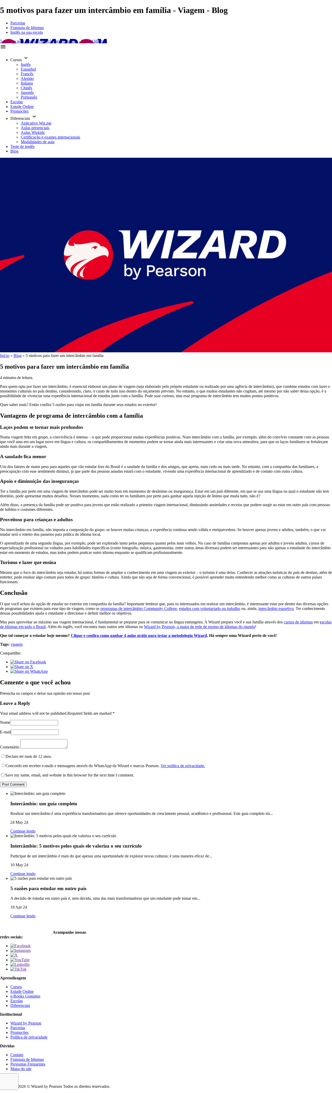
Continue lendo (23, 831)
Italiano (27, 83)
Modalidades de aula (37, 142)
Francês (27, 74)
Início (4, 355)
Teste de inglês (22, 146)
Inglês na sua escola (26, 32)
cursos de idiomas (298, 622)
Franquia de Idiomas (27, 27)
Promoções (19, 111)
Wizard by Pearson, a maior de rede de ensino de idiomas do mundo (199, 626)
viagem (17, 644)
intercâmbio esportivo (276, 608)
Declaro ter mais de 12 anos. (28, 756)
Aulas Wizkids (33, 132)
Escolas (16, 102)
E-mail (5, 732)
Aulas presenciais (35, 128)
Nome (5, 722)
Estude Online (22, 106)
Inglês (26, 64)
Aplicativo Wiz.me (36, 123)
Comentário (9, 747)
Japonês (27, 92)
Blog (14, 151)
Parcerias (17, 23)
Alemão (27, 78)
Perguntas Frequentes (27, 1064)
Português (29, 97)
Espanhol (28, 69)
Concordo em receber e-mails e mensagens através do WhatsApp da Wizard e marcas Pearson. (105, 766)
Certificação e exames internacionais (50, 137)
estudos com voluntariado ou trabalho (209, 608)
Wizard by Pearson (25, 1023)
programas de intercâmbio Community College (138, 608)
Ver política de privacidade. (183, 766)
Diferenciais (20, 1005)
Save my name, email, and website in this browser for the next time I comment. (69, 775)
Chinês (26, 88)
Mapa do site (20, 1069)
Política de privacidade (28, 1037)
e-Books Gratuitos (25, 996)
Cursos (16, 987)
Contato (16, 1055)
